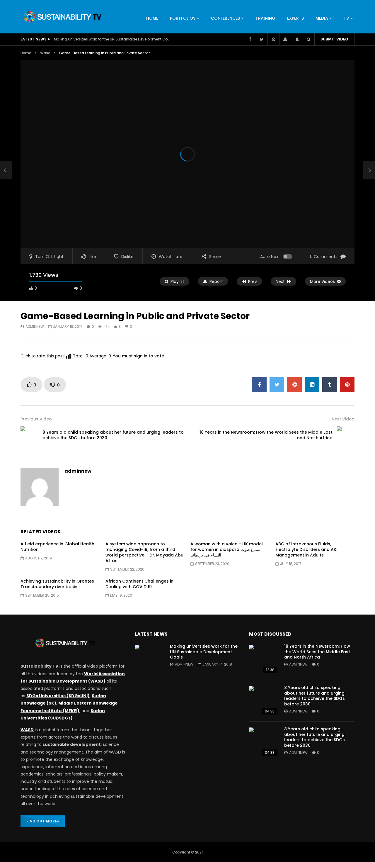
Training (265, 18)
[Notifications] (285, 39)
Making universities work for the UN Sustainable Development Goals (112, 39)
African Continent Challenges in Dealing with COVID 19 (139, 584)
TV (346, 18)
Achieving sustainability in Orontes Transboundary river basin (57, 584)
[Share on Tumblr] (329, 384)
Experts (295, 18)
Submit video (334, 39)
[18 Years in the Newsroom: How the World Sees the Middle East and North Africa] (345, 435)
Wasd (45, 52)
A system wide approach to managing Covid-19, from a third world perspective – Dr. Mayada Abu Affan (144, 552)
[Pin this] (347, 384)
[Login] (297, 39)
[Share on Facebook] (259, 384)
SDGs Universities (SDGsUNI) (58, 696)
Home (26, 52)
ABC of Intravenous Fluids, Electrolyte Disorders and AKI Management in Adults (306, 549)
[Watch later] (273, 39)
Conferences (225, 18)
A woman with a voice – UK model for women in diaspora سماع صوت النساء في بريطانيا (226, 549)
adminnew (34, 326)
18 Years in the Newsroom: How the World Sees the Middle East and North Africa (266, 435)
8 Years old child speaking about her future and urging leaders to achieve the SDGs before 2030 (113, 435)
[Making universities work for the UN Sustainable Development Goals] (149, 659)
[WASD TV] (62, 16)
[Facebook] (250, 39)
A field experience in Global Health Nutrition (57, 546)
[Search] (308, 39)
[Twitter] (261, 39)
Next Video (343, 419)
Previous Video (36, 419)
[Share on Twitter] (277, 384)
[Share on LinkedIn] (312, 384)
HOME (152, 18)
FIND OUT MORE (41, 821)
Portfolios (182, 18)
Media (322, 18)
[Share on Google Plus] (294, 384)
